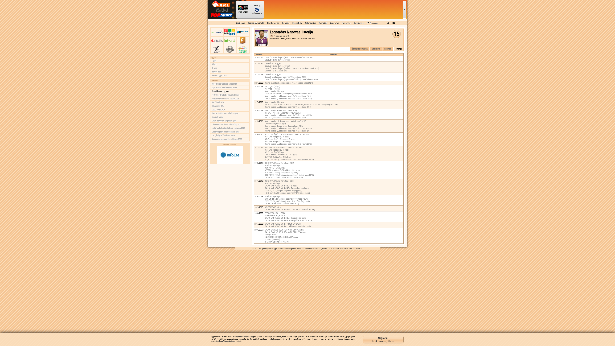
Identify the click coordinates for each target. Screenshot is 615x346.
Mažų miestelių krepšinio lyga (224, 120)
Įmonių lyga (216, 71)
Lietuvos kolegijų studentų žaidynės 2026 (228, 128)
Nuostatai (334, 23)
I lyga (214, 60)
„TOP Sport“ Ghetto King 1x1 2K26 (225, 95)
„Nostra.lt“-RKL (218, 106)
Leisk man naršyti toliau (383, 339)
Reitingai (387, 49)
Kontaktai (346, 23)
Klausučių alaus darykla (282, 36)
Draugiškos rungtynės (220, 91)
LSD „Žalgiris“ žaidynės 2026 (223, 135)
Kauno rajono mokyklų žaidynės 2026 (227, 139)
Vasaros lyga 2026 (219, 75)
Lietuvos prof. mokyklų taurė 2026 (225, 132)
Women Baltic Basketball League (225, 113)
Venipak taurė (217, 117)
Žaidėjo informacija (360, 49)
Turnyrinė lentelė (256, 23)
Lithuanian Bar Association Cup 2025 (226, 124)
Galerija (286, 23)
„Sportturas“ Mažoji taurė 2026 (224, 87)
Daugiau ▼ (359, 23)
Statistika (297, 23)
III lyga (214, 68)
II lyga (214, 64)
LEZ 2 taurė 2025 (218, 109)
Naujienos (240, 23)
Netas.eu (359, 248)
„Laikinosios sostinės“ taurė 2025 (225, 98)
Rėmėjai (323, 23)
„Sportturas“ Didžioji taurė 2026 (224, 84)
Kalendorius (310, 23)
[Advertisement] (230, 186)
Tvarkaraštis (273, 23)
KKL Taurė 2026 (218, 102)
